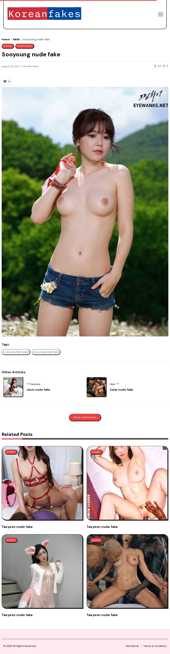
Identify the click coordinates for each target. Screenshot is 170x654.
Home (6, 39)
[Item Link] (42, 483)
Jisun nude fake (38, 389)
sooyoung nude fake (46, 352)
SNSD (16, 39)
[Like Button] (4, 81)
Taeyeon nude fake (17, 527)
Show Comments (84, 417)
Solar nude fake (121, 389)
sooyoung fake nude (15, 352)
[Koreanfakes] (44, 14)
